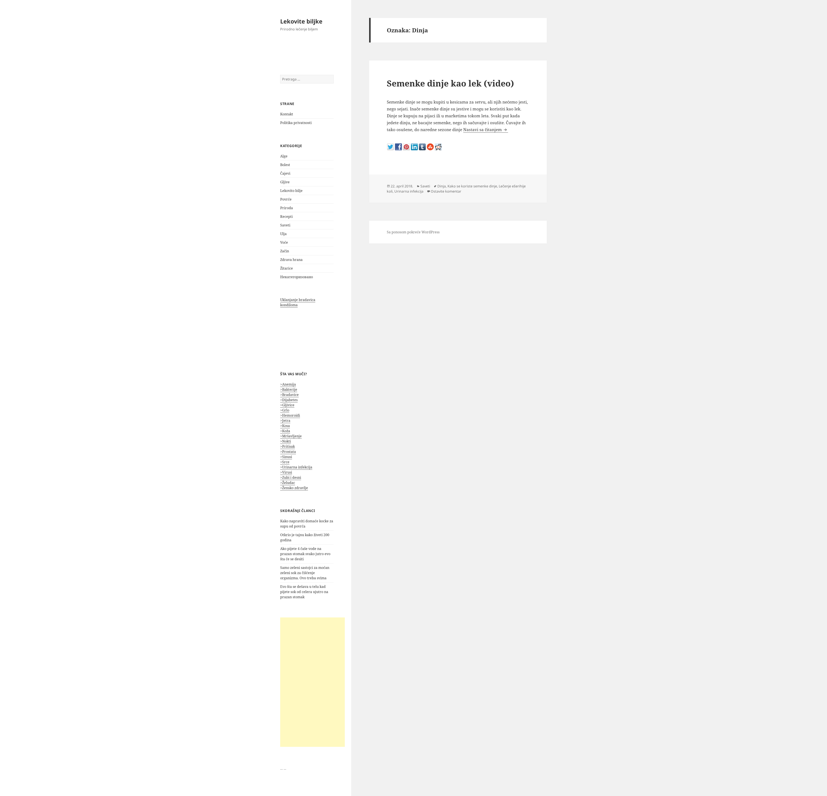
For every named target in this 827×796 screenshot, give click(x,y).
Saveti (285, 225)
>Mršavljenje (291, 436)
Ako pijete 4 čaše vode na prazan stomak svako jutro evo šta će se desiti (305, 553)
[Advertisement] (312, 682)
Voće (284, 242)
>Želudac (287, 482)
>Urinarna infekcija (296, 467)
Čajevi (285, 173)
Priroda (286, 208)
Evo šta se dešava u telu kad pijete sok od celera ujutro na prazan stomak (304, 591)
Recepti (286, 216)
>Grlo (284, 410)
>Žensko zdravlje (294, 487)
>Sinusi (286, 456)
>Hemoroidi (290, 415)
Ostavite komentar (446, 191)
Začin (284, 251)
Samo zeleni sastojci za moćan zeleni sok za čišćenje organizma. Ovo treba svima (304, 572)
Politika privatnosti (296, 122)
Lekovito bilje (291, 190)
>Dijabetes (289, 399)
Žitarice (286, 268)
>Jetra (285, 420)
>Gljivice (287, 405)
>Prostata (288, 451)
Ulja (283, 233)
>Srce (284, 462)
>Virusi (286, 472)
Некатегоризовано (296, 277)
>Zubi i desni (290, 477)
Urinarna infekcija (408, 191)
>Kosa (285, 425)
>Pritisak (287, 446)
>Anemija (288, 384)
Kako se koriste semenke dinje (472, 186)
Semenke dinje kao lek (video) (450, 83)
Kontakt (286, 114)
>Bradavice (289, 394)
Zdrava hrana (291, 259)
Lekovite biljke (301, 21)
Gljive (285, 182)
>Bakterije (288, 389)
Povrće (286, 199)
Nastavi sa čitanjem (485, 129)
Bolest (285, 164)
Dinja (441, 186)
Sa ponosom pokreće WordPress (413, 232)
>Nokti (285, 441)
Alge (284, 156)
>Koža (285, 431)
